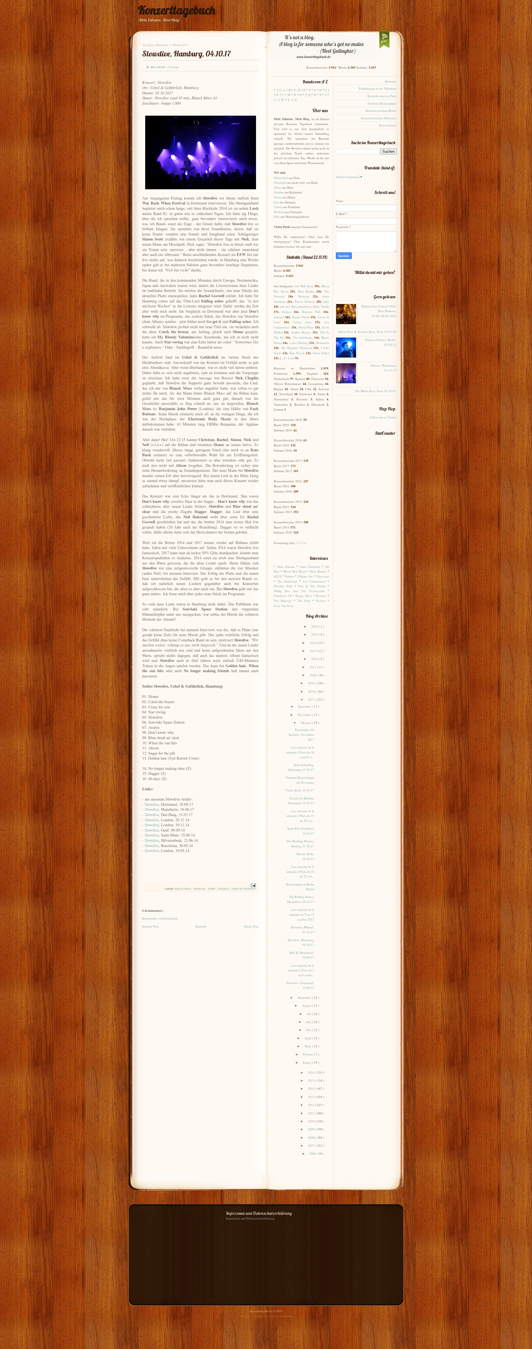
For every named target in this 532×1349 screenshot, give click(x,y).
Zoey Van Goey (284, 606)
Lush (291, 358)
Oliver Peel (281, 178)
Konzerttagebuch (176, 10)
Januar (307, 1062)
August (307, 1005)
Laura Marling (299, 343)
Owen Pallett (321, 353)
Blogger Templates (252, 1316)
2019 (311, 683)
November (305, 715)
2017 (311, 699)
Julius (277, 187)
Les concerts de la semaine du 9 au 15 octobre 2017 (301, 914)
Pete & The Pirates (311, 586)
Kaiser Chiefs (301, 317)
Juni (309, 1022)
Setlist (212, 888)
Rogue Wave (303, 596)
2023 (313, 651)
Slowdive (152, 804)
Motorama (322, 343)
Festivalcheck (387, 125)
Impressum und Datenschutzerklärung (250, 1218)
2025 (315, 634)
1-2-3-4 (301, 543)
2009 (311, 1129)
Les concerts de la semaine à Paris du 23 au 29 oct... (300, 816)
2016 (311, 1072)
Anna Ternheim (310, 567)
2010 (311, 1121)
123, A (280, 90)
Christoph (280, 182)
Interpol (279, 317)
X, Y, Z (292, 100)
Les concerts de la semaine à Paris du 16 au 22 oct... (300, 871)
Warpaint (303, 296)
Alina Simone (286, 567)
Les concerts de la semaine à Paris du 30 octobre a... (300, 752)
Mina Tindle (321, 306)
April (308, 1038)
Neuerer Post (150, 926)
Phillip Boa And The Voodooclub (299, 591)
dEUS (277, 576)
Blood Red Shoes (294, 571)
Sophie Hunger (301, 332)
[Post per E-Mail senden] (252, 885)
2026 (315, 626)
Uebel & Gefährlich (244, 888)
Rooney (321, 596)
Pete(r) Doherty (305, 301)
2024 (313, 643)
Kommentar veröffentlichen (160, 918)
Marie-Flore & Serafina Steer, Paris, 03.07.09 (367, 332)
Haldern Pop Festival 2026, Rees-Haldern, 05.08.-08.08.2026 (378, 311)
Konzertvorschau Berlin (381, 110)
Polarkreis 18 (282, 596)
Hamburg (199, 888)
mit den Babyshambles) (295, 306)
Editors (286, 312)
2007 (311, 1145)
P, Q (308, 95)
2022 (315, 659)
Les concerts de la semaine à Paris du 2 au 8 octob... (301, 970)
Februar (308, 1054)
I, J (327, 90)
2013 (311, 1097)
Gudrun (279, 192)
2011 (311, 1113)
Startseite (201, 926)
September (305, 997)
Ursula (278, 207)
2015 (311, 1080)
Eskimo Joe (305, 576)
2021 (313, 667)
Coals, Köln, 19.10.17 (300, 790)
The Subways (283, 601)
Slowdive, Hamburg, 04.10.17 (186, 53)
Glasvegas (322, 576)
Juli (309, 1014)
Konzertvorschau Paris (381, 96)
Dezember (305, 706)
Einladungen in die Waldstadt (377, 88)
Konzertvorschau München (378, 118)
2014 (311, 1088)
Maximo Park (311, 312)
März (308, 1046)
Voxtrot (321, 601)
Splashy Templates (280, 1316)
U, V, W (279, 100)
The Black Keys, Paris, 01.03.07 (375, 391)
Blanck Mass (183, 888)
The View (304, 601)
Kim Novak (297, 353)
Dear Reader (306, 291)
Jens (276, 202)
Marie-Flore (306, 327)
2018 (311, 691)
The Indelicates (303, 337)
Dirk (277, 216)
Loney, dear (302, 322)
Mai (309, 1030)
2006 (313, 1153)
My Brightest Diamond (296, 348)
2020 (313, 675)
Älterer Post (251, 926)
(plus (326, 301)
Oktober (306, 723)
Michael (279, 212)
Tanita (278, 197)
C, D (297, 90)
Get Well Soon (304, 286)
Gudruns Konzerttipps (382, 103)
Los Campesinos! (314, 581)
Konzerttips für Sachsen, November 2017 (301, 734)
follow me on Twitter (383, 417)
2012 (311, 1105)
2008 (311, 1137)
